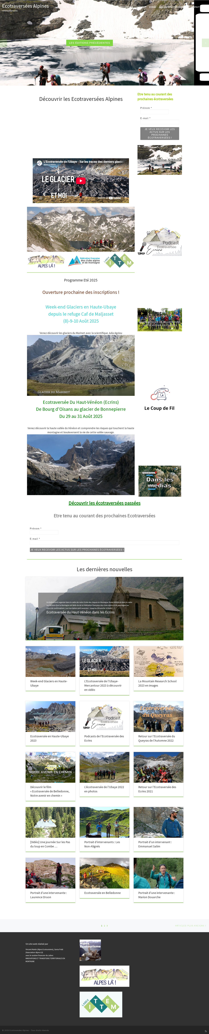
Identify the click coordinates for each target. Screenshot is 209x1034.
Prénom (146, 108)
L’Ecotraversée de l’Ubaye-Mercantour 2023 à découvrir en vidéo (103, 685)
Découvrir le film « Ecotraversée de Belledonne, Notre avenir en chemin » (49, 791)
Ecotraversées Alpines (19, 1030)
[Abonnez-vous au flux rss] (206, 1031)
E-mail (145, 118)
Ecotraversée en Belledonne (102, 893)
